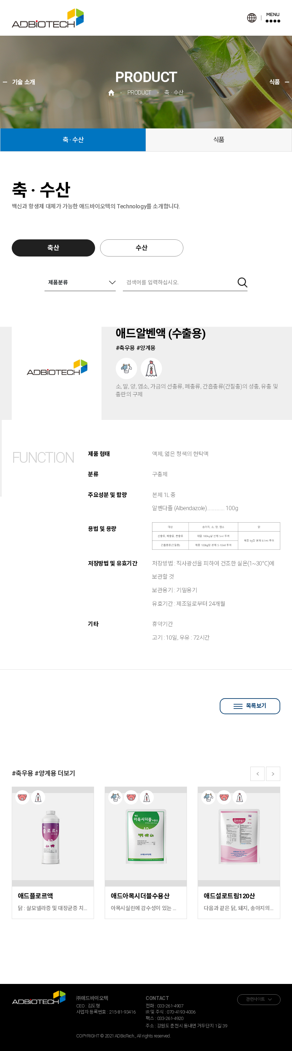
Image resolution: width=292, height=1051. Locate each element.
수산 (142, 248)
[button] (257, 774)
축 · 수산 (73, 139)
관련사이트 (255, 999)
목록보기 (256, 705)
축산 (53, 248)
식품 (219, 139)
